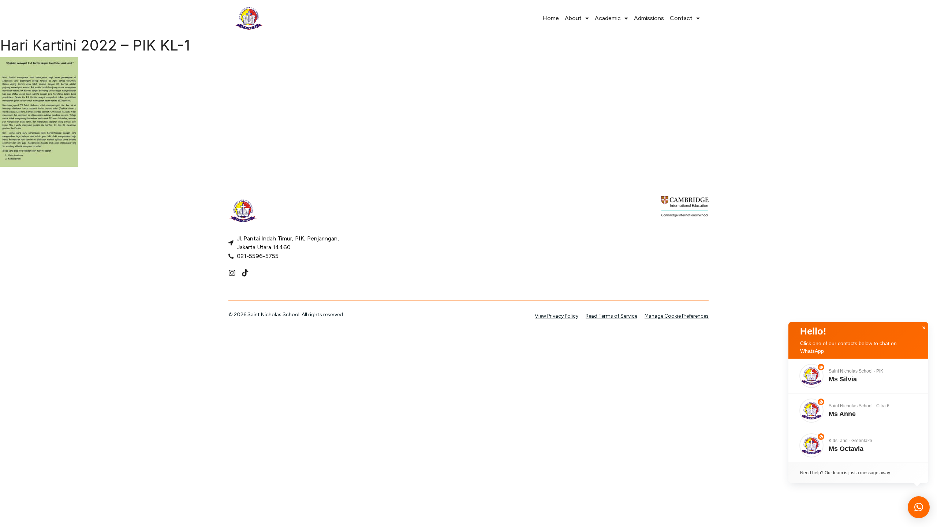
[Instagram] (232, 273)
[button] (858, 376)
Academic (608, 18)
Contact (681, 18)
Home (550, 18)
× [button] (924, 328)
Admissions (649, 18)
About (573, 18)
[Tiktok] (245, 273)
